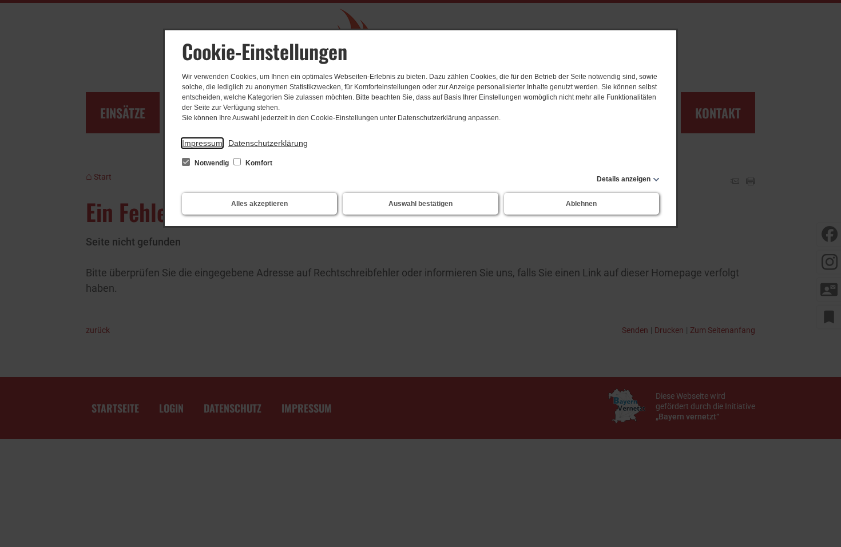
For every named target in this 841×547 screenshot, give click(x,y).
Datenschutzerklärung (268, 143)
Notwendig (212, 163)
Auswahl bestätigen (420, 204)
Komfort (258, 163)
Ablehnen (581, 204)
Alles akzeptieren (259, 204)
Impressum (202, 143)
